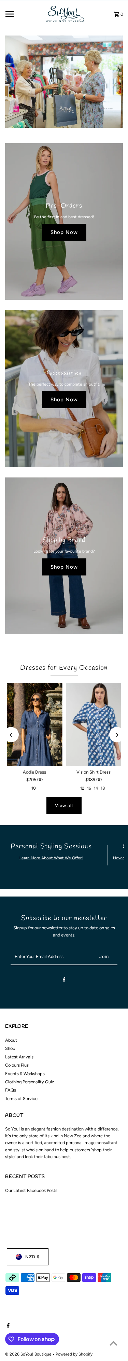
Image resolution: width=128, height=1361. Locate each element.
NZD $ (32, 1256)
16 (89, 788)
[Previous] (11, 734)
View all (64, 805)
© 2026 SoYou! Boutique (29, 1354)
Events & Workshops (25, 1073)
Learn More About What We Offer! (51, 858)
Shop (10, 1048)
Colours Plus (17, 1065)
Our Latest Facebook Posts (31, 1190)
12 (82, 788)
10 (33, 788)
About (11, 1040)
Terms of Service (21, 1098)
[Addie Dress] (34, 724)
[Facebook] (64, 980)
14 (96, 788)
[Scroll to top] (113, 1343)
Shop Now (64, 232)
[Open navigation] (22, 14)
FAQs (10, 1090)
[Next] (117, 734)
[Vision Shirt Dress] (93, 724)
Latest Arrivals (19, 1056)
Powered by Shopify (74, 1354)
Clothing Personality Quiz (29, 1081)
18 (103, 788)
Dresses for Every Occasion (64, 667)
